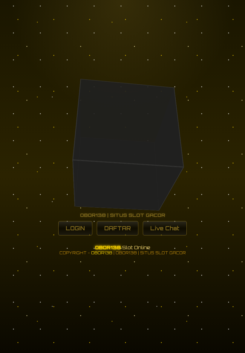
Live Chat (164, 228)
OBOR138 (108, 247)
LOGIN (75, 228)
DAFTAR (117, 228)
